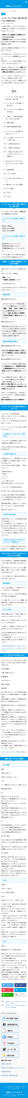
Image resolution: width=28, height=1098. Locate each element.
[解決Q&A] (10, 1056)
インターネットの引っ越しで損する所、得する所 (15, 98)
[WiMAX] (10, 1038)
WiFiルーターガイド (14, 6)
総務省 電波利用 (6, 1064)
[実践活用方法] (10, 1025)
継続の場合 (10, 122)
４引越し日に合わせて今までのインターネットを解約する (15, 154)
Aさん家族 (10, 188)
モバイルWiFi (11, 173)
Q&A (18, 1088)
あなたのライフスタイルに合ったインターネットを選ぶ (14, 163)
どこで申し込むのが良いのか (14, 179)
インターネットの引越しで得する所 (15, 111)
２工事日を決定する (13, 144)
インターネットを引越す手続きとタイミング (14, 132)
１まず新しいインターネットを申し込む (15, 139)
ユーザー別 (13, 1088)
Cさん (9, 196)
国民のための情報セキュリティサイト (13, 1067)
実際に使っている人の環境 (14, 184)
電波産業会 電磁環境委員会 (9, 1075)
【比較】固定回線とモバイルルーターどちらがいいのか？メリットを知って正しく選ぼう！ (13, 648)
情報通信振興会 (6, 1071)
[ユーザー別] (10, 1050)
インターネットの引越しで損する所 (15, 104)
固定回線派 (10, 169)
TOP (5, 1086)
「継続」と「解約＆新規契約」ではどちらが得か (14, 118)
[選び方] (10, 1032)
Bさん (9, 192)
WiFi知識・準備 (11, 1086)
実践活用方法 (18, 1086)
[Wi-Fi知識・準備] (10, 1019)
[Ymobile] (10, 1044)
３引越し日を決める (13, 148)
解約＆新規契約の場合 (14, 126)
